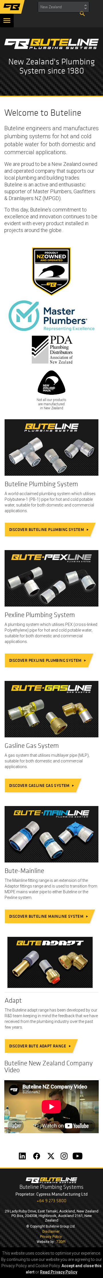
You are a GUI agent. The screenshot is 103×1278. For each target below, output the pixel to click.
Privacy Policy (51, 1237)
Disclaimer (51, 1232)
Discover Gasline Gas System (42, 785)
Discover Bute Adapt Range (40, 1046)
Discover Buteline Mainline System (49, 916)
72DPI (61, 1242)
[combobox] (63, 7)
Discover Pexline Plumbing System (48, 660)
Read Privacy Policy (58, 1272)
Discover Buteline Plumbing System (49, 529)
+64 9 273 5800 (51, 1200)
